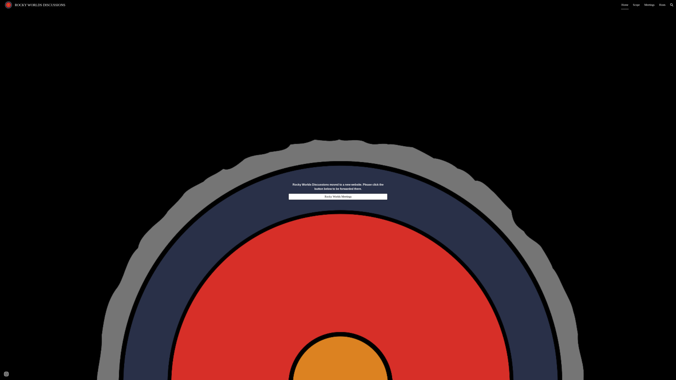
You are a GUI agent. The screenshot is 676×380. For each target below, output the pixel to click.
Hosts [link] (662, 4)
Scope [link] (636, 4)
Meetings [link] (649, 4)
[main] (338, 187)
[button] (672, 5)
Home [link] (624, 4)
